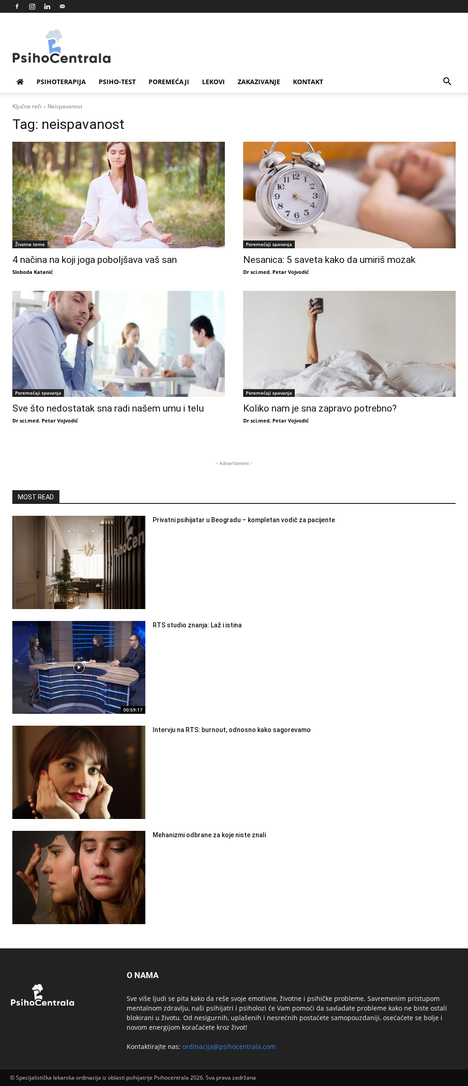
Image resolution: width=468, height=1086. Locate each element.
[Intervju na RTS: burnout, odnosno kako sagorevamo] (78, 772)
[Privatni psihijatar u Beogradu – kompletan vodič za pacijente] (78, 562)
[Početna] (20, 82)
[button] (447, 82)
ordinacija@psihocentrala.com (229, 1046)
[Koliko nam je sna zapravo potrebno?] (349, 344)
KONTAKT (308, 81)
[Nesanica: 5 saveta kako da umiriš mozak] (349, 195)
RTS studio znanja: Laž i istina (197, 625)
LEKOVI (213, 81)
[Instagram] (32, 6)
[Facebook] (17, 6)
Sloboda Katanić (32, 271)
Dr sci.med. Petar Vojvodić (276, 271)
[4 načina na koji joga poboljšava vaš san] (118, 195)
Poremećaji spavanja (269, 244)
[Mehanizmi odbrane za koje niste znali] (78, 877)
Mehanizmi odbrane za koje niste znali (209, 835)
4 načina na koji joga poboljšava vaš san (94, 259)
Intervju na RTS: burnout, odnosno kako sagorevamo (232, 729)
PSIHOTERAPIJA (61, 81)
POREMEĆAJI (169, 81)
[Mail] (62, 6)
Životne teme (30, 244)
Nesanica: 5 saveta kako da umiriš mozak (329, 259)
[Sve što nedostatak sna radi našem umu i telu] (118, 344)
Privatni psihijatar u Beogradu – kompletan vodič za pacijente (244, 520)
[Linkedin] (47, 6)
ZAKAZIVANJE (259, 81)
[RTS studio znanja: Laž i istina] (78, 667)
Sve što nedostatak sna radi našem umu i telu (108, 408)
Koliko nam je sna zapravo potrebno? (320, 408)
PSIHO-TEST (117, 81)
